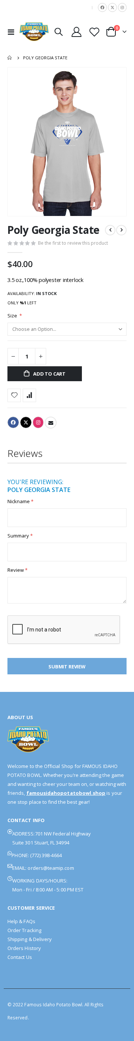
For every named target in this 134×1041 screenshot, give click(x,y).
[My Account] (76, 32)
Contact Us (19, 957)
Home (10, 57)
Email (51, 423)
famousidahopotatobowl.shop (66, 793)
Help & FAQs (21, 921)
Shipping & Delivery (29, 939)
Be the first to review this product (73, 243)
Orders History (24, 948)
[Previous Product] (110, 230)
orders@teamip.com (51, 868)
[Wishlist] (94, 32)
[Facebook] (102, 7)
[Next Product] (121, 230)
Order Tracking (24, 930)
